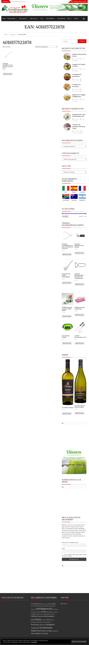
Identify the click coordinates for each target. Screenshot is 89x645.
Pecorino (43, 620)
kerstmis (33, 612)
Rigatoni (48, 622)
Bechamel (42, 604)
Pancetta (40, 616)
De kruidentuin (61, 18)
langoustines (55, 612)
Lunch (42, 614)
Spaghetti (50, 624)
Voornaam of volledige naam (70, 542)
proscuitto (39, 622)
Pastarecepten (11, 18)
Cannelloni (48, 604)
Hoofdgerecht (44, 608)
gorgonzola (33, 609)
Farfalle (53, 604)
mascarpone (46, 614)
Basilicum (37, 604)
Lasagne (33, 614)
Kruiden (44, 612)
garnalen (40, 606)
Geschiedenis (46, 606)
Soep (44, 624)
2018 (32, 604)
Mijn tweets (64, 603)
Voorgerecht (55, 631)
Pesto (52, 620)
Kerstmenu (55, 609)
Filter (65, 216)
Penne (48, 620)
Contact (76, 18)
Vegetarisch (36, 630)
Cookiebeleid (34, 642)
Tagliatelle (35, 628)
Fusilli (36, 606)
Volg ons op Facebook (12, 598)
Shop (68, 18)
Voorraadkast (50, 18)
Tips (42, 18)
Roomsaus (35, 624)
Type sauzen (33, 18)
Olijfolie (34, 616)
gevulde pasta (52, 606)
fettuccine (33, 606)
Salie (41, 625)
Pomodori (33, 622)
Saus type (66, 166)
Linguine (38, 614)
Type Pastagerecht (70, 153)
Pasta (38, 619)
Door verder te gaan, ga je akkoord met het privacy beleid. (74, 555)
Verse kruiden (47, 631)
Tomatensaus (45, 627)
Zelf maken (44, 633)
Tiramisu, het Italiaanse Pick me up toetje (78, 126)
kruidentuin (49, 612)
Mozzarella (52, 614)
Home (4, 18)
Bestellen (7, 74)
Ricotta (44, 622)
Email (63, 548)
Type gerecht (22, 18)
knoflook (38, 612)
